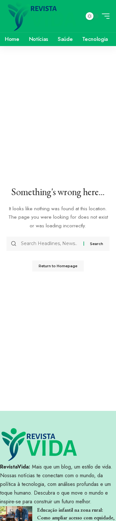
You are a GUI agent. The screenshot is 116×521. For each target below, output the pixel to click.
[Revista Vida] (42, 16)
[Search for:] (49, 244)
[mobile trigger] (104, 16)
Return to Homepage (58, 266)
